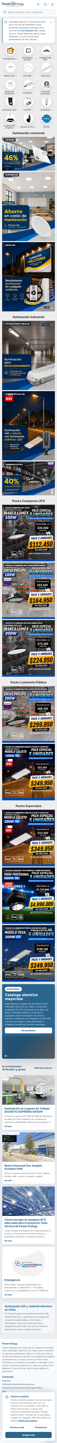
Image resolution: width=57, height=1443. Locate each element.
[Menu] (52, 4)
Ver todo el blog (43, 1068)
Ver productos (28, 1030)
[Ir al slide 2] (8, 1056)
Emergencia (12, 1280)
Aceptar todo (28, 1435)
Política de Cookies (27, 1420)
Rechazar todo (17, 1427)
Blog (4, 1391)
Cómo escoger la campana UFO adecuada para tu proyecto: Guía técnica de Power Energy (25, 1223)
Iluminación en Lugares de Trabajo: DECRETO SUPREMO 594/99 (27, 1110)
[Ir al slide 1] (5, 1056)
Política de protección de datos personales (22, 1387)
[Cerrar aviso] (51, 22)
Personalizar (41, 1427)
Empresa (6, 1381)
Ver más (8, 1126)
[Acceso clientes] (38, 4)
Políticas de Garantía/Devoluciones (18, 1384)
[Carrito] (45, 4)
